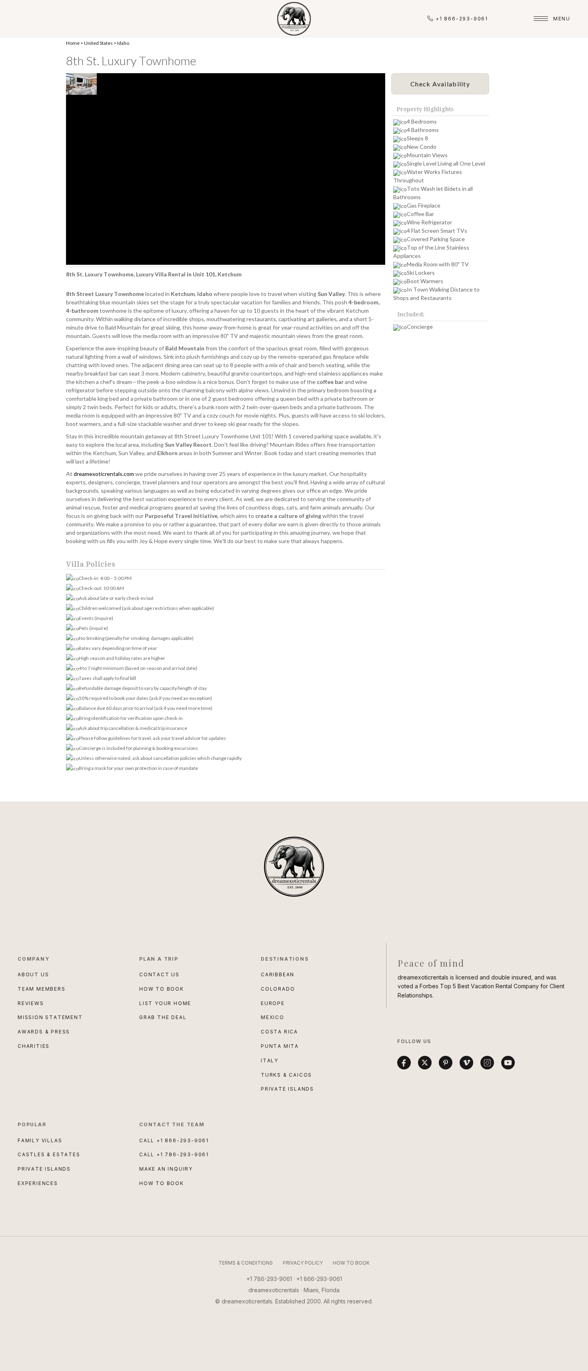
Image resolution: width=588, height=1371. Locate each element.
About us (33, 974)
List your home (165, 1003)
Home (73, 43)
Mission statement (50, 1017)
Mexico (272, 1017)
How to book (161, 989)
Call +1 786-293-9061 (174, 1154)
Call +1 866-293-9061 (174, 1140)
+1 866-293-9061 (462, 19)
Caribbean (277, 974)
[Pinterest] (445, 1062)
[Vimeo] (466, 1062)
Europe (273, 1003)
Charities (34, 1046)
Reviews (31, 1003)
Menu (561, 19)
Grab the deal (162, 1017)
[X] (425, 1062)
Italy (269, 1060)
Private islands (44, 1169)
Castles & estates (49, 1154)
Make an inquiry (166, 1169)
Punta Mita (280, 1046)
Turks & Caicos (286, 1075)
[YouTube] (508, 1062)
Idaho (123, 43)
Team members (42, 989)
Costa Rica (279, 1032)
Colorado (278, 989)
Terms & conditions (245, 1263)
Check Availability (440, 84)
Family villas (40, 1140)
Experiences (38, 1183)
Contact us (159, 974)
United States (98, 43)
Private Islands (287, 1089)
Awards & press (44, 1032)
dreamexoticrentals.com (104, 473)
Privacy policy (303, 1263)
